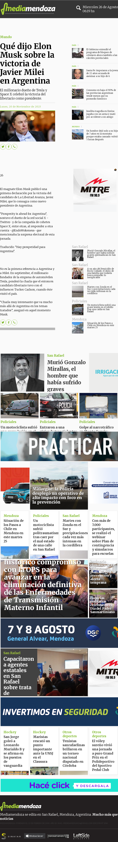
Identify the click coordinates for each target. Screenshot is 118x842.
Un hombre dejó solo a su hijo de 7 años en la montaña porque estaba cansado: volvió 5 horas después (102, 135)
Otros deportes (99, 734)
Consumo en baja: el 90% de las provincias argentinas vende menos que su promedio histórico (101, 94)
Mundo (6, 37)
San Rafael (55, 356)
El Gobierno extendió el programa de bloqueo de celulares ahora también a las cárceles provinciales (101, 53)
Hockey (39, 732)
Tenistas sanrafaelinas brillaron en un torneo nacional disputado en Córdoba (74, 753)
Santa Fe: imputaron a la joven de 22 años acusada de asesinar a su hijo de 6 (102, 73)
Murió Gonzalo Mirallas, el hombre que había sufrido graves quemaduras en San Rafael (101, 253)
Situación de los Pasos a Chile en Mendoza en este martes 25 (100, 325)
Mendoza (11, 516)
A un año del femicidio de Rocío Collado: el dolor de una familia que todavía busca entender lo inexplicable (100, 273)
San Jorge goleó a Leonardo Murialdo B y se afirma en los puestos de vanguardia (14, 751)
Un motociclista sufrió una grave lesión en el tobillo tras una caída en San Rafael (101, 308)
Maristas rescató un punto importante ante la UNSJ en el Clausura (43, 749)
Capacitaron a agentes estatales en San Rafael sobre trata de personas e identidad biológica (18, 684)
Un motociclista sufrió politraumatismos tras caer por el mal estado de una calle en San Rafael (48, 535)
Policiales (87, 422)
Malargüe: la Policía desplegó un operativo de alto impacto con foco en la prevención (58, 495)
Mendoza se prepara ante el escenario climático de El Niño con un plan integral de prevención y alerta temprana (103, 569)
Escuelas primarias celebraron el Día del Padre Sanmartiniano (102, 605)
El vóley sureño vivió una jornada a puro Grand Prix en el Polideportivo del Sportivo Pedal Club (103, 755)
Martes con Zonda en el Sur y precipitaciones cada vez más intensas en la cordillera (101, 290)
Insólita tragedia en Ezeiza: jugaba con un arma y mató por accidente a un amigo (100, 114)
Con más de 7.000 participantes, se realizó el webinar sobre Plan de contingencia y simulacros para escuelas (103, 537)
